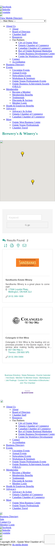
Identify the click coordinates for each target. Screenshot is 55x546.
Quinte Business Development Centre (36, 53)
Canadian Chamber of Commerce (34, 48)
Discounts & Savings (22, 100)
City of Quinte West (28, 42)
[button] (22, 154)
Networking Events (21, 75)
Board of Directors (21, 31)
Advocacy (11, 108)
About (15, 29)
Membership (12, 89)
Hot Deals (10, 377)
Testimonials (18, 97)
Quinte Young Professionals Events (29, 81)
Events (9, 67)
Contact (16, 59)
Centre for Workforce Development (35, 56)
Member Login (19, 103)
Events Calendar (43, 375)
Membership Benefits (22, 94)
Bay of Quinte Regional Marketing (35, 51)
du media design (20, 544)
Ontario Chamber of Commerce (33, 45)
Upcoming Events (21, 70)
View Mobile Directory (11, 18)
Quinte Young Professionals (25, 125)
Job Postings (11, 380)
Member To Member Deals (27, 377)
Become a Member (21, 92)
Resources (17, 37)
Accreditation (18, 62)
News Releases (28, 375)
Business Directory (15, 64)
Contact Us (22, 380)
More (8, 119)
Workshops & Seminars (23, 78)
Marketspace (44, 377)
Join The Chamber (27, 382)
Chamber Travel (20, 127)
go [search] (29, 224)
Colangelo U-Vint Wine (17, 338)
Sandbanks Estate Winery (19, 280)
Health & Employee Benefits (20, 105)
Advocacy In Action (22, 111)
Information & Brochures (39, 380)
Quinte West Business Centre (26, 122)
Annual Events (19, 73)
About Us (11, 26)
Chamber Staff (19, 34)
